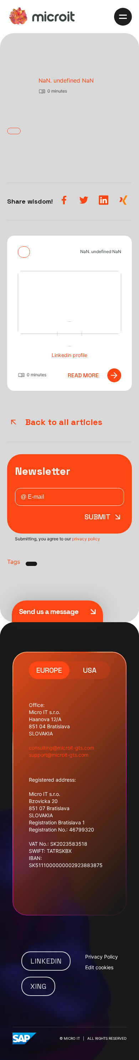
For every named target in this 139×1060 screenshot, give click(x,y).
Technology (30, 218)
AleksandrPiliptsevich (73, 80)
